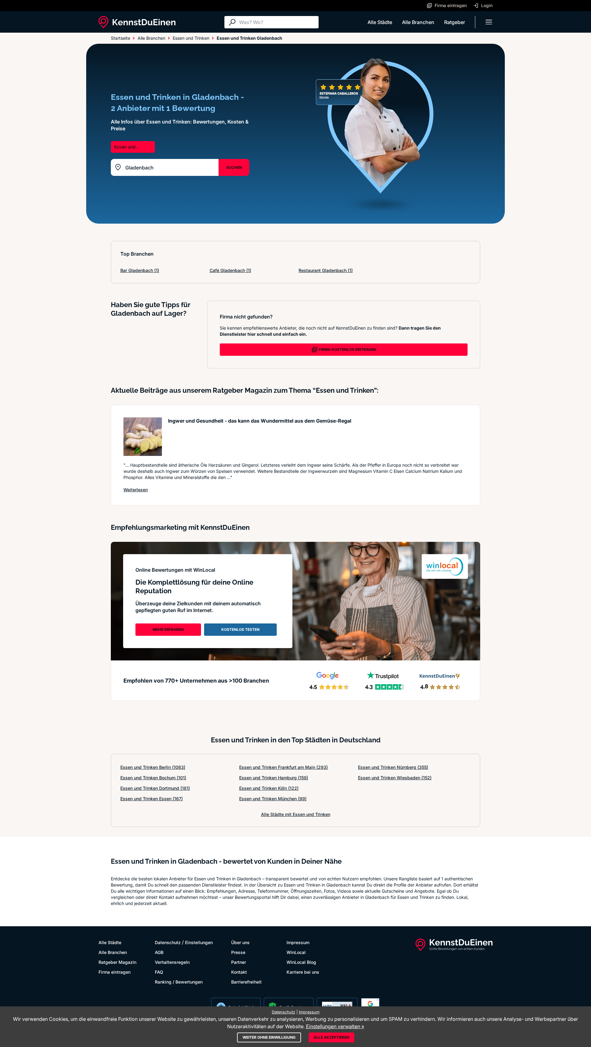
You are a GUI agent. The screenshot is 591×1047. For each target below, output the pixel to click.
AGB (159, 952)
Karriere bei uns (303, 972)
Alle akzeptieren (331, 1037)
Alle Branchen (418, 22)
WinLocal (296, 952)
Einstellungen (199, 942)
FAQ (159, 972)
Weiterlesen (135, 489)
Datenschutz (168, 942)
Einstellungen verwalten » (335, 1026)
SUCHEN (234, 167)
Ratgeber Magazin (117, 962)
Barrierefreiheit (246, 981)
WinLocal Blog (301, 962)
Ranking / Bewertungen (179, 981)
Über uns (240, 942)
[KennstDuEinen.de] (136, 22)
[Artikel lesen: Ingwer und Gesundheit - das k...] (142, 436)
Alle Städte (380, 22)
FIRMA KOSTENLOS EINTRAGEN (347, 349)
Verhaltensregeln (172, 962)
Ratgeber (454, 22)
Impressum (298, 942)
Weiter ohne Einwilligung (269, 1037)
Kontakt (239, 972)
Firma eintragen (114, 972)
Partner (238, 962)
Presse (238, 952)
